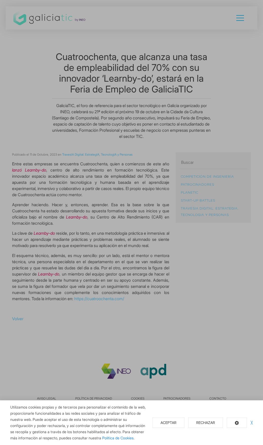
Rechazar (205, 422)
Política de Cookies (118, 438)
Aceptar (168, 422)
